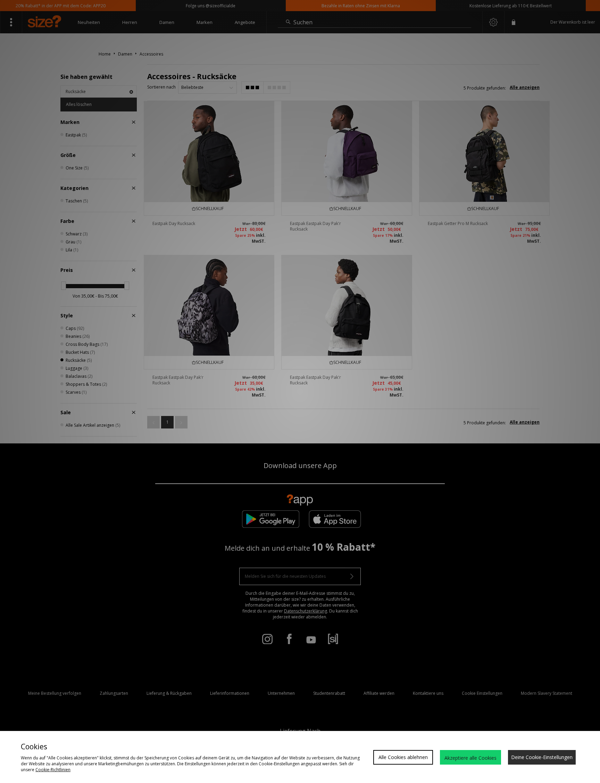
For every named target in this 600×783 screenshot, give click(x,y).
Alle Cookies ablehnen (403, 757)
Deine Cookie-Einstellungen (542, 757)
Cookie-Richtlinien (52, 770)
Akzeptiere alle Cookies (470, 758)
